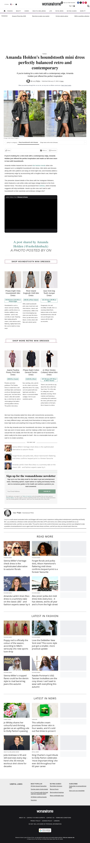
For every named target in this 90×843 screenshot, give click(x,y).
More (82, 11)
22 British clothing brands (39, 797)
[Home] (4, 11)
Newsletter (54, 150)
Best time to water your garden (40, 16)
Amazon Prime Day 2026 (19, 16)
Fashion (10, 11)
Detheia (42, 186)
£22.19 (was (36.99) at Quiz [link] (49, 300)
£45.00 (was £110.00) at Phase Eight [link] (12, 300)
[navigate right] (85, 142)
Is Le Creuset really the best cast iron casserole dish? (39, 793)
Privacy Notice (10, 497)
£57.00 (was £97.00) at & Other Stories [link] (49, 379)
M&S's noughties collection (81, 16)
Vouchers (34, 800)
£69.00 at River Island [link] (31, 300)
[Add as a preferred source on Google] (45, 830)
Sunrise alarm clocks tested (39, 789)
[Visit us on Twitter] (81, 3)
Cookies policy (47, 821)
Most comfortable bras (57, 795)
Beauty (18, 11)
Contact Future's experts (36, 817)
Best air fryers (54, 789)
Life (50, 11)
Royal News (59, 11)
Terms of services (27, 496)
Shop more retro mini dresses (49, 142)
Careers (57, 821)
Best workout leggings (57, 792)
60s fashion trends (39, 165)
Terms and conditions (63, 817)
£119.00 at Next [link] (31, 379)
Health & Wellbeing (39, 11)
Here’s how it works (66, 85)
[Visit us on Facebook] (78, 3)
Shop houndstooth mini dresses (28, 142)
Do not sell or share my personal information (45, 824)
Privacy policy (35, 821)
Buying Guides (72, 11)
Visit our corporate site (68, 837)
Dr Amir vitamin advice (62, 16)
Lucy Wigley (36, 81)
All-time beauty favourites (38, 786)
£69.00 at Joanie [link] (13, 379)
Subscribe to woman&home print (77, 786)
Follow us (44, 150)
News (62, 81)
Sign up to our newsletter (77, 790)
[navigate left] (5, 142)
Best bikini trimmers (56, 786)
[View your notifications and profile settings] (16, 4)
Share (8, 150)
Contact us (50, 817)
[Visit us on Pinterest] (86, 3)
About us (22, 817)
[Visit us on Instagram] (83, 3)
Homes (26, 11)
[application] (31, 214)
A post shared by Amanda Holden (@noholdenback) (30, 244)
